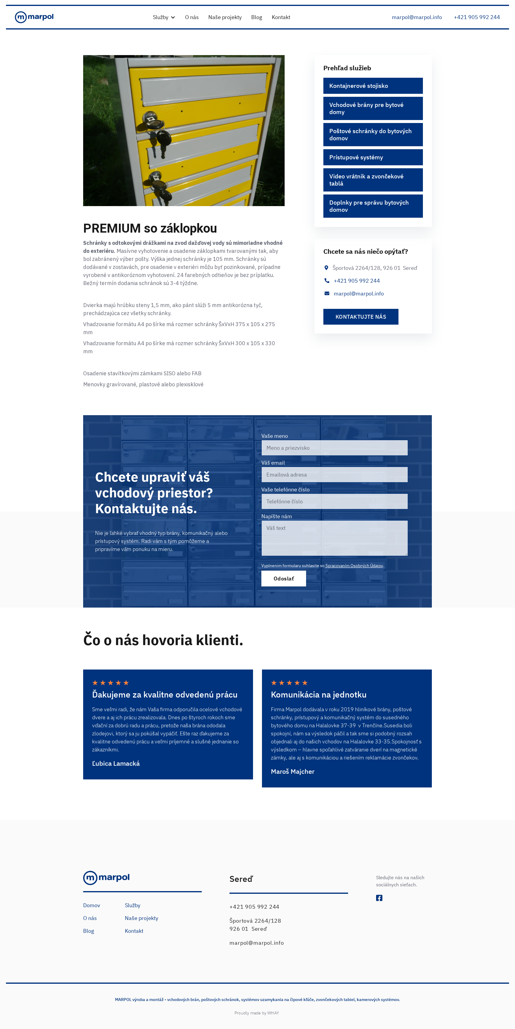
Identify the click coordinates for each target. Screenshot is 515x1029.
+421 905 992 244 (477, 17)
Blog (88, 930)
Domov (91, 905)
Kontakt (134, 930)
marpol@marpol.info (359, 293)
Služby (132, 905)
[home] (39, 17)
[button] (164, 17)
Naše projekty (141, 918)
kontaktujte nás (361, 316)
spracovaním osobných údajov (354, 565)
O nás (90, 918)
